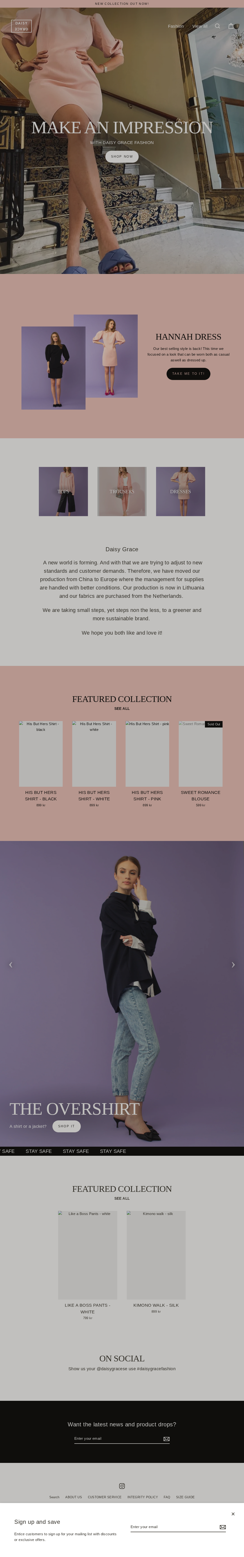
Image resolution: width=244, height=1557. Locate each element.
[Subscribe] (222, 1527)
